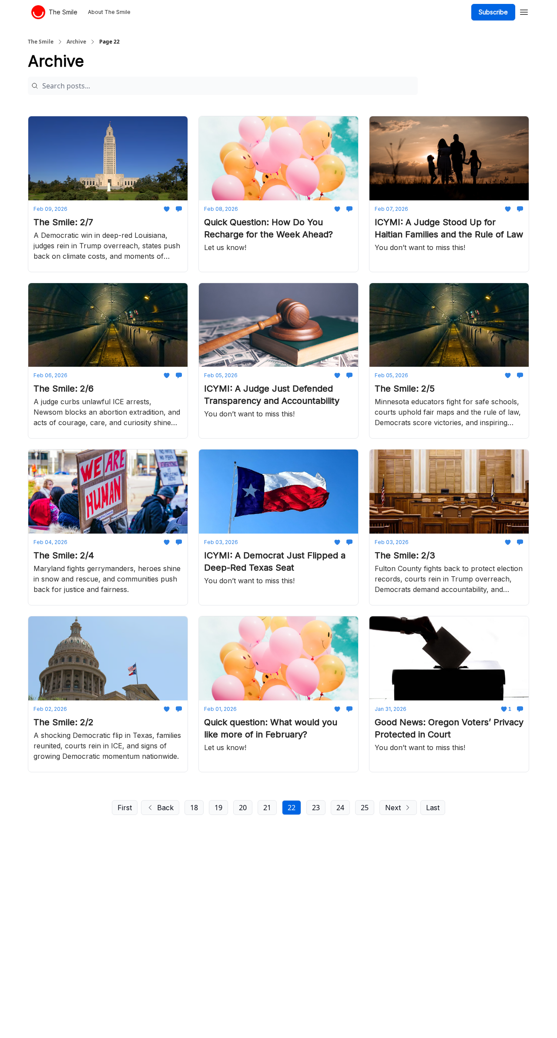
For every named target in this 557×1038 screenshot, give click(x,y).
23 (316, 807)
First (124, 807)
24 (340, 807)
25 (365, 807)
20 (243, 807)
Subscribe (493, 12)
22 (291, 807)
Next (393, 807)
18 (194, 807)
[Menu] (524, 10)
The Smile (41, 41)
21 (267, 807)
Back (165, 807)
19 (218, 807)
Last (433, 807)
